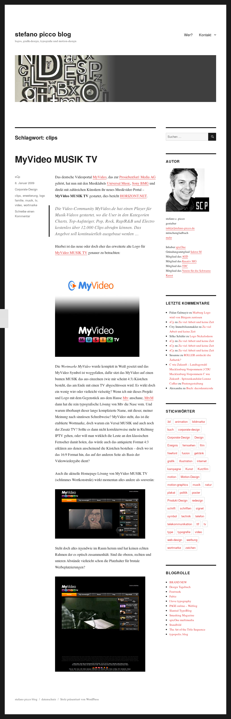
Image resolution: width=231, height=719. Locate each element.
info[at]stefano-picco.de (180, 228)
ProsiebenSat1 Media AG (137, 176)
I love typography (180, 601)
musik (29, 200)
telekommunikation (179, 524)
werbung (192, 540)
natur (208, 484)
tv (36, 200)
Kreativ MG (189, 261)
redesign (197, 500)
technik (186, 516)
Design (198, 437)
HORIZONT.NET (133, 195)
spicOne (181, 247)
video (18, 205)
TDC (185, 266)
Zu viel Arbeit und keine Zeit (196, 322)
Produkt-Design (177, 500)
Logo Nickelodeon (201, 336)
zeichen (190, 547)
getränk (199, 453)
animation (181, 421)
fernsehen (188, 445)
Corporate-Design (26, 189)
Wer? (188, 34)
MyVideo (99, 176)
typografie (184, 532)
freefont (172, 453)
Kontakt (205, 34)
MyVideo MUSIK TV (56, 158)
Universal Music (118, 183)
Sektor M (196, 252)
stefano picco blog (43, 33)
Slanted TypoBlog (180, 610)
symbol (172, 516)
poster (196, 492)
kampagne (174, 469)
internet (202, 461)
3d (169, 421)
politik (183, 492)
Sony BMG (140, 183)
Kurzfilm (203, 469)
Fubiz (172, 596)
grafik (171, 461)
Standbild (175, 625)
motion (171, 477)
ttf (197, 524)
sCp (17, 176)
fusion (186, 453)
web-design (174, 540)
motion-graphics (177, 484)
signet (200, 508)
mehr (169, 237)
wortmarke (30, 205)
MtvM (148, 397)
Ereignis (172, 445)
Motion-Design (190, 477)
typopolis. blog (178, 634)
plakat (171, 492)
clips (18, 195)
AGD (185, 256)
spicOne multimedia (181, 620)
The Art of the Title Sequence (187, 629)
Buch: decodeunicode (199, 388)
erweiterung (30, 195)
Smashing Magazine (181, 615)
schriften (185, 508)
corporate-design (189, 429)
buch (170, 429)
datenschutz (49, 699)
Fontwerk (175, 592)
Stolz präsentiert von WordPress (79, 699)
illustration (185, 461)
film (202, 445)
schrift (171, 508)
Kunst (189, 469)
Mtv (126, 397)
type (170, 532)
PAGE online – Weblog (183, 606)
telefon (199, 516)
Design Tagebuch (180, 587)
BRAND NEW (178, 582)
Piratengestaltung (192, 383)
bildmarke (198, 421)
